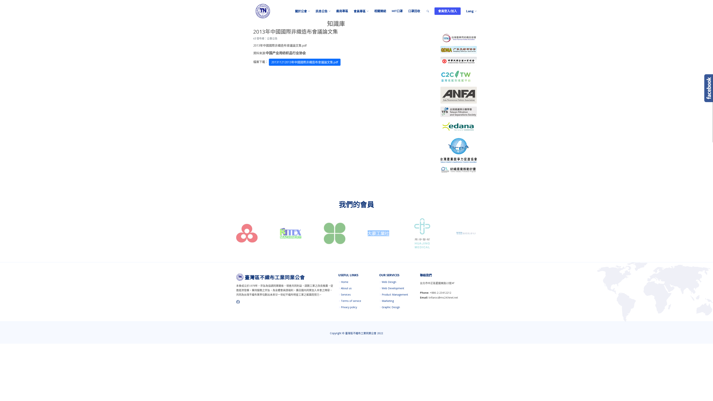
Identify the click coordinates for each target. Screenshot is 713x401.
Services (346, 294)
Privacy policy (349, 307)
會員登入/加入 (447, 11)
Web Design (389, 282)
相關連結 (380, 11)
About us (346, 288)
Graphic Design (391, 307)
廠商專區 (342, 11)
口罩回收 (414, 11)
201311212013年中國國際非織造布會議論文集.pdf (304, 62)
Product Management (395, 294)
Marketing (388, 301)
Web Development (393, 288)
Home (344, 282)
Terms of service (351, 301)
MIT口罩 (397, 11)
